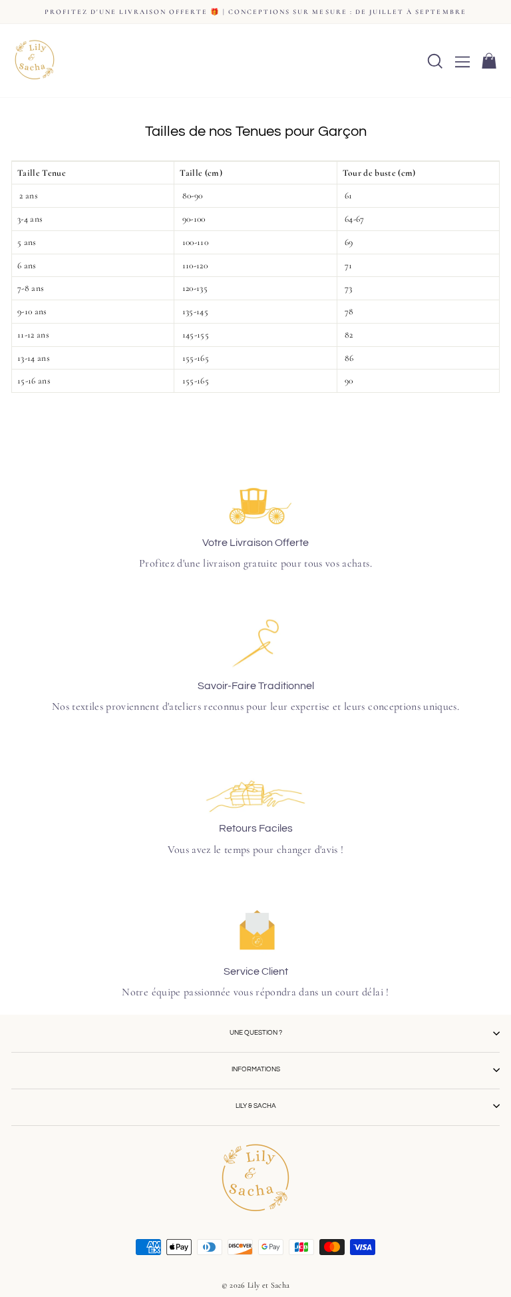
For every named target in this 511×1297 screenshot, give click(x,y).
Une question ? (256, 1032)
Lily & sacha (256, 1106)
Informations (256, 1069)
